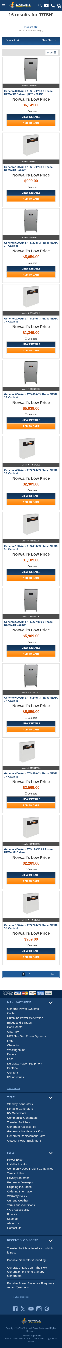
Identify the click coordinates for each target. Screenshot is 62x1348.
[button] (31, 40)
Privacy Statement (18, 1177)
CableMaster (15, 1027)
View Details (31, 116)
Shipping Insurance (19, 1186)
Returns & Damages (20, 1182)
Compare (32, 111)
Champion (13, 1045)
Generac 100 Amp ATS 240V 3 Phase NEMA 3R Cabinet (31, 927)
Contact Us (14, 1228)
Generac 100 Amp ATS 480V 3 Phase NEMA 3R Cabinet (31, 547)
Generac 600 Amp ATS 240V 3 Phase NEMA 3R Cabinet (31, 699)
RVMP (11, 1040)
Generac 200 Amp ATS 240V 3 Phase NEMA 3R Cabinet (31, 320)
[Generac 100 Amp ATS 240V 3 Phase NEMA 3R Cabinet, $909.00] (31, 903)
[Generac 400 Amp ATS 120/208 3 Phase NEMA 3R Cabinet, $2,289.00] (31, 828)
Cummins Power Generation (25, 1018)
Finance (12, 1214)
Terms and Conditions (21, 1205)
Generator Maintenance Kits (25, 1131)
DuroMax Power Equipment (24, 1063)
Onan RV (13, 1031)
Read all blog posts (21, 1297)
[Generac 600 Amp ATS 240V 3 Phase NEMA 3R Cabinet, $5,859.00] (31, 676)
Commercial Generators (22, 1117)
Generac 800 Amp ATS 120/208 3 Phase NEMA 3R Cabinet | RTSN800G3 (28, 92)
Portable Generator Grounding (26, 1260)
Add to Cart (31, 123)
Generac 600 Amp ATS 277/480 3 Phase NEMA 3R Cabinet (28, 623)
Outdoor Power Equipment (24, 1140)
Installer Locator (17, 1164)
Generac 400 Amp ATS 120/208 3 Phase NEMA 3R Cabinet (28, 851)
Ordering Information (20, 1191)
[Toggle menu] (4, 5)
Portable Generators (20, 1108)
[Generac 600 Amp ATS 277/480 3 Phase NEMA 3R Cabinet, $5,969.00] (31, 600)
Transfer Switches (18, 1122)
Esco (10, 1059)
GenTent (12, 1072)
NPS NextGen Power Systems (26, 1036)
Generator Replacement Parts (26, 1136)
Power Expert (15, 1159)
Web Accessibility (18, 1209)
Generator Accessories (21, 1126)
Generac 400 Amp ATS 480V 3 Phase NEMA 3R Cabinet (31, 775)
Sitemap (12, 1218)
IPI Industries (15, 1077)
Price (51, 52)
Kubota (11, 1054)
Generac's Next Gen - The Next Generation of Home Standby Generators (27, 1271)
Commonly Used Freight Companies (30, 1168)
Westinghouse (16, 1050)
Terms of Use (15, 1173)
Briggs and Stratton (19, 1022)
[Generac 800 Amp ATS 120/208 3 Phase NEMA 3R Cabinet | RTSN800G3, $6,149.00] (31, 69)
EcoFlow (12, 1068)
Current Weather (17, 1200)
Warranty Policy (17, 1196)
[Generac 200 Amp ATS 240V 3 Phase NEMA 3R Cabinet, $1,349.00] (31, 297)
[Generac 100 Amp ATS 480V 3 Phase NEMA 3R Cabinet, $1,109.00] (31, 524)
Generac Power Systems (23, 1008)
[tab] (31, 27)
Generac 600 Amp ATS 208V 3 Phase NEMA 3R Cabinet (31, 244)
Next (53, 974)
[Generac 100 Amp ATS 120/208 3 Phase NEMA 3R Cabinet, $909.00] (31, 145)
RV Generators (16, 1113)
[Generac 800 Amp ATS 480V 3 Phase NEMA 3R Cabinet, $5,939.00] (31, 373)
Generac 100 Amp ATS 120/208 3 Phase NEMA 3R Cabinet (28, 168)
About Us (13, 1223)
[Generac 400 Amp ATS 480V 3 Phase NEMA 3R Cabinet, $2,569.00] (31, 752)
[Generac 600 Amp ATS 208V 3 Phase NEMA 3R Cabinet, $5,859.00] (31, 221)
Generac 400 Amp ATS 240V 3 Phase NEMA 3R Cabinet (31, 472)
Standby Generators (20, 1104)
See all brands (13, 1088)
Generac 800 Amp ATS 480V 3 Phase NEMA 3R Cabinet (31, 396)
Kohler (11, 1013)
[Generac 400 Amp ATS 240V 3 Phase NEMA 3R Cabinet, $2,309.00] (31, 448)
